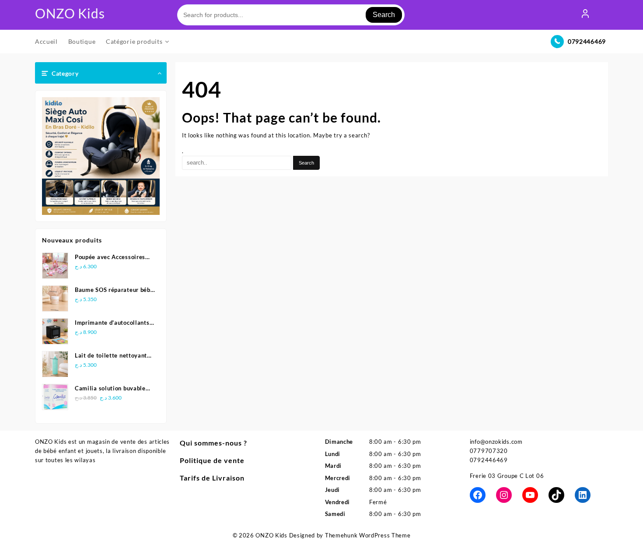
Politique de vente (212, 460)
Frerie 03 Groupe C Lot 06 (507, 475)
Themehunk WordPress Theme (368, 535)
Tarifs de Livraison (212, 478)
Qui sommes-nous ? (213, 443)
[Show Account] (585, 14)
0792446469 (587, 41)
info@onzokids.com (496, 441)
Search (384, 14)
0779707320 (489, 450)
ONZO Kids (70, 13)
